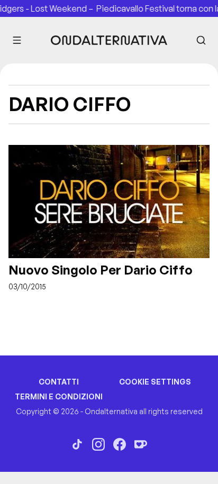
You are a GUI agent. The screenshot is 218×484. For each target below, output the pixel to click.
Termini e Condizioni (59, 396)
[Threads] (77, 444)
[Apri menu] (17, 40)
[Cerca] (201, 40)
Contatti (59, 381)
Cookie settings (155, 381)
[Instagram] (98, 444)
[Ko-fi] (140, 444)
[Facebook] (119, 444)
